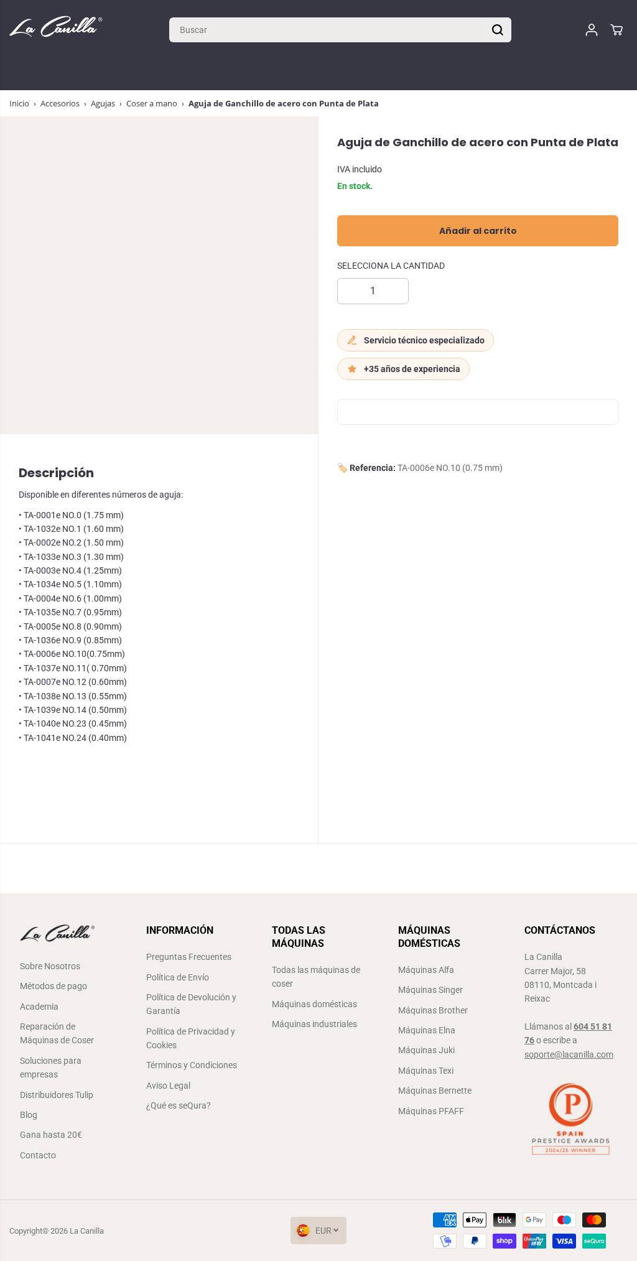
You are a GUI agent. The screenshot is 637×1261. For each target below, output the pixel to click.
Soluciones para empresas (50, 1067)
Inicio (19, 103)
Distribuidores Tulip (56, 1095)
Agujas (103, 103)
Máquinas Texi (425, 1071)
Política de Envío (177, 977)
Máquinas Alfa (426, 970)
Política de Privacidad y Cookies (190, 1038)
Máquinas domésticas (314, 1004)
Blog (28, 1115)
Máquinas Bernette (435, 1091)
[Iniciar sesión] (591, 30)
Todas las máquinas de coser (316, 977)
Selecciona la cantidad (391, 266)
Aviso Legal (168, 1086)
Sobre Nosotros (50, 966)
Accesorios (60, 103)
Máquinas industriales (314, 1024)
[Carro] (616, 30)
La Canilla (87, 1230)
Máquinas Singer (430, 990)
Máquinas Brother (433, 1010)
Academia (39, 1007)
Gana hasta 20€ (51, 1135)
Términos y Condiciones (191, 1065)
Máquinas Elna (426, 1030)
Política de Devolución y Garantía (191, 1004)
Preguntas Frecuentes (188, 957)
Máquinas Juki (426, 1050)
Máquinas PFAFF (431, 1111)
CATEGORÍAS (38, 74)
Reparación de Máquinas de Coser (57, 1033)
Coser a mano (151, 103)
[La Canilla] (56, 29)
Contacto (38, 1155)
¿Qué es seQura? (178, 1105)
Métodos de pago (53, 986)
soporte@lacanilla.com (568, 1054)
